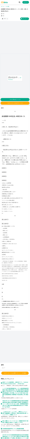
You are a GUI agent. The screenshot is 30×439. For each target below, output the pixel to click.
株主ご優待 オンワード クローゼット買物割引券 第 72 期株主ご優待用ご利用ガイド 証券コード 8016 (15, 421)
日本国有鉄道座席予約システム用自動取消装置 (13, 428)
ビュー (3, 367)
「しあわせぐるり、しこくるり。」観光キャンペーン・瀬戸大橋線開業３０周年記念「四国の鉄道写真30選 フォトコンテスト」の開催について (15, 413)
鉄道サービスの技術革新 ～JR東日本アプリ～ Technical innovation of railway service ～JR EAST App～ (15, 383)
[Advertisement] (15, 38)
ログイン (26, 2)
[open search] (19, 2)
